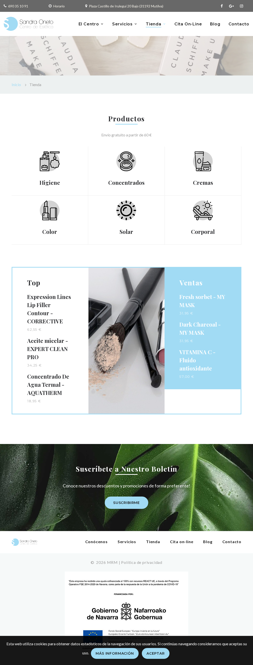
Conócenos (96, 541)
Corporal (203, 231)
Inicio (16, 84)
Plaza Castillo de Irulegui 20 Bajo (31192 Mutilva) (126, 6)
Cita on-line (181, 541)
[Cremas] (203, 160)
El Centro (89, 24)
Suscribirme (126, 502)
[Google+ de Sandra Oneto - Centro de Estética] (231, 6)
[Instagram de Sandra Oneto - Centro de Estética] (241, 6)
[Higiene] (50, 160)
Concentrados (126, 182)
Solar (126, 231)
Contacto (239, 24)
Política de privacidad (141, 562)
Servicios (122, 24)
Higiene (50, 182)
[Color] (50, 209)
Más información (115, 653)
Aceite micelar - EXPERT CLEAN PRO (47, 349)
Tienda (153, 24)
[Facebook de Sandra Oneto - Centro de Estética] (222, 6)
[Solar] (126, 209)
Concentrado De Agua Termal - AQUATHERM (48, 384)
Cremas (203, 182)
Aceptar (156, 653)
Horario (59, 6)
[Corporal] (203, 209)
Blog (215, 24)
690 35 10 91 (18, 6)
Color (49, 231)
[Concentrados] (126, 160)
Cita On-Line (188, 24)
